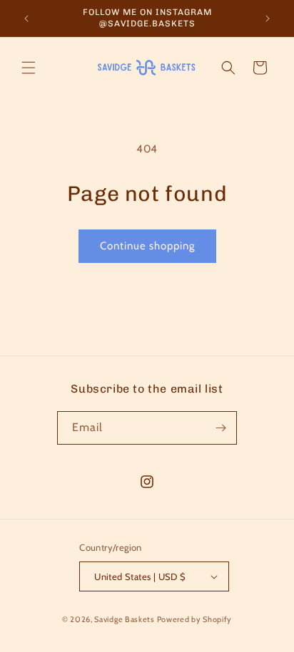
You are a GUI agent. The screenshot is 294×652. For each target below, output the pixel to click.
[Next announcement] (267, 18)
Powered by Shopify (195, 619)
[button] (28, 67)
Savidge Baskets (124, 619)
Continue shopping (147, 245)
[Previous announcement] (26, 18)
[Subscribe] (220, 428)
